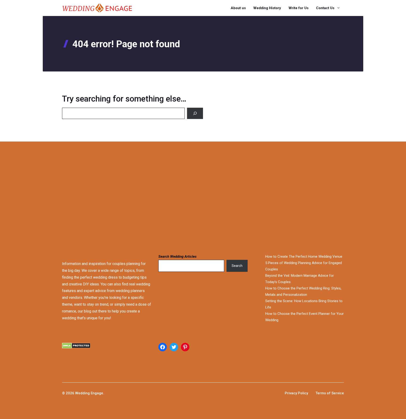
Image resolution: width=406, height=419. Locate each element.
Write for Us (298, 8)
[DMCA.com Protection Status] (106, 351)
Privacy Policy (296, 393)
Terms (321, 393)
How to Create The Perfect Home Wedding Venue (303, 256)
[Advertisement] (148, 197)
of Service (335, 393)
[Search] (195, 113)
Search (237, 266)
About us (238, 8)
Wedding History (267, 8)
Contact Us (325, 8)
